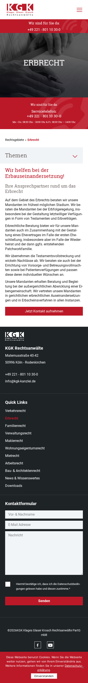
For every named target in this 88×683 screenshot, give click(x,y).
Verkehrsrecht (15, 411)
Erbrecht (11, 418)
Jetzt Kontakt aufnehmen (44, 311)
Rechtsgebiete (14, 140)
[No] (83, 667)
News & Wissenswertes (22, 478)
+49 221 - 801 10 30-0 (21, 374)
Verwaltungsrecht (18, 433)
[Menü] (79, 9)
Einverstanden (44, 676)
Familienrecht (15, 426)
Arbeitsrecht (14, 463)
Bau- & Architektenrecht (22, 471)
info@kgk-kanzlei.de (20, 381)
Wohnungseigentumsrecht (25, 448)
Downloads (13, 486)
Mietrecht (12, 456)
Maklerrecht (14, 441)
